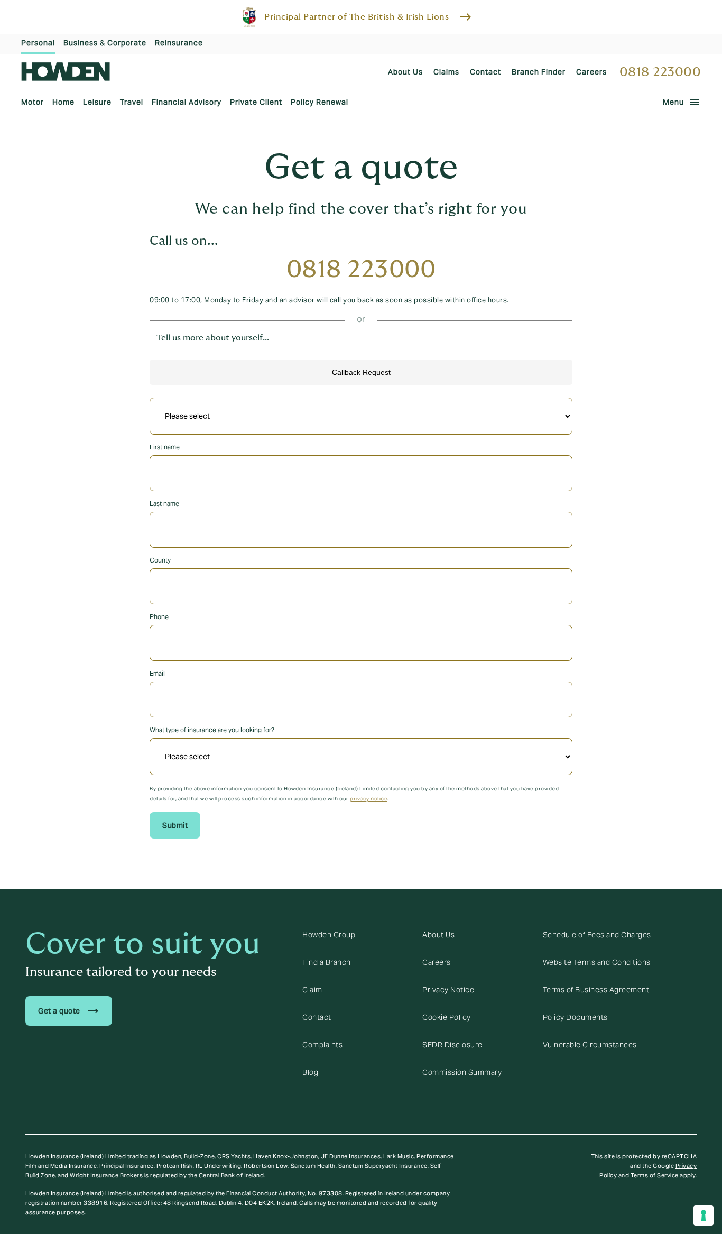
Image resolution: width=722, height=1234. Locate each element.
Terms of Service (655, 1175)
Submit (175, 825)
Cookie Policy (446, 1017)
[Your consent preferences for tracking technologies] (703, 1215)
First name (165, 447)
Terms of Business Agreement (596, 989)
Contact (316, 1017)
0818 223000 (660, 72)
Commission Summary (462, 1072)
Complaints (322, 1044)
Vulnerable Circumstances (590, 1044)
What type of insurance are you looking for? (212, 730)
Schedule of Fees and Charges (597, 935)
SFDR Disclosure (452, 1044)
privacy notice (368, 798)
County (160, 560)
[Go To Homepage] (65, 71)
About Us (438, 935)
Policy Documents (575, 1017)
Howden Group (328, 935)
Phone (159, 617)
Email (157, 673)
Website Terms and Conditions (597, 962)
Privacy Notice (448, 989)
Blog (310, 1072)
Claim (312, 989)
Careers (436, 962)
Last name (164, 504)
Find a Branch (326, 962)
